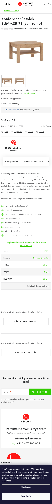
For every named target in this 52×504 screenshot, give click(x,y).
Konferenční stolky (41, 258)
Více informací (28, 93)
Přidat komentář (26, 352)
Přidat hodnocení (26, 321)
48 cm (46, 272)
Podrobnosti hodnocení (38, 28)
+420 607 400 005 (28, 443)
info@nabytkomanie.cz (28, 438)
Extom (48, 126)
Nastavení (26, 487)
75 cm (46, 265)
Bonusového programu (29, 109)
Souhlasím (26, 496)
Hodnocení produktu (32, 161)
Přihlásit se (39, 392)
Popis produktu (11, 161)
